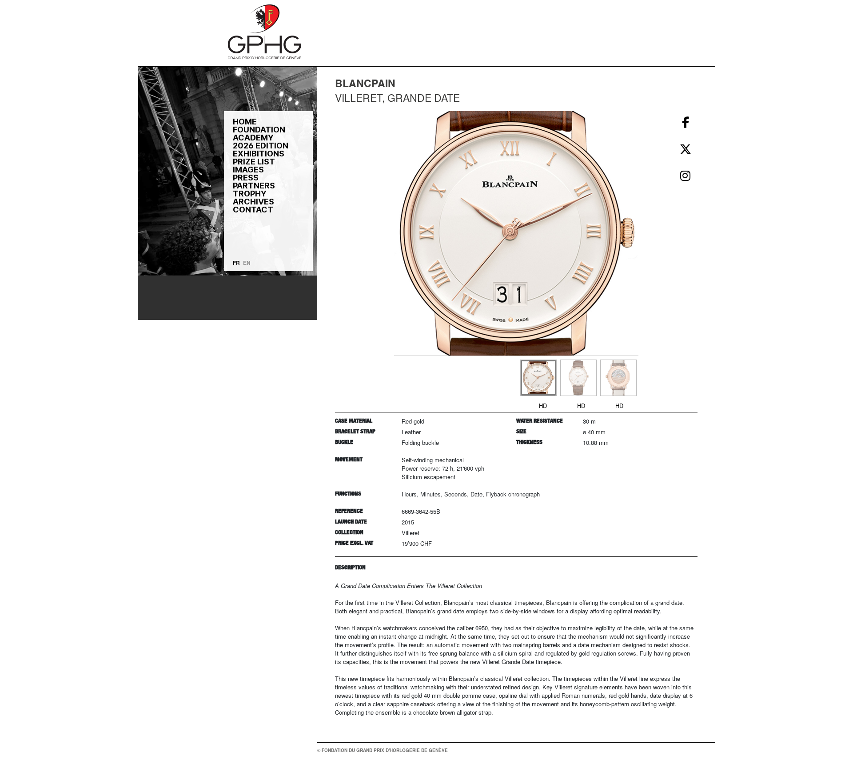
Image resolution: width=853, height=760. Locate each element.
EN (247, 263)
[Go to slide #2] (578, 378)
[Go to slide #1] (538, 378)
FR (236, 263)
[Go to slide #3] (618, 378)
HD (543, 405)
